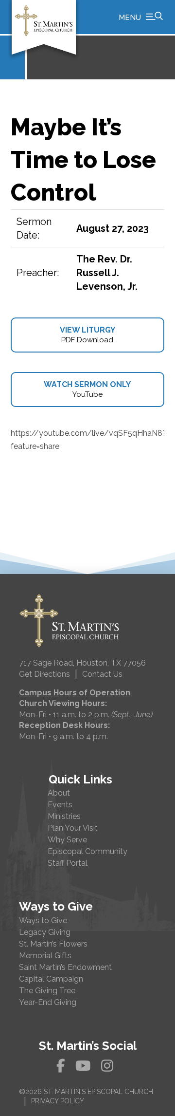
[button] (140, 17)
